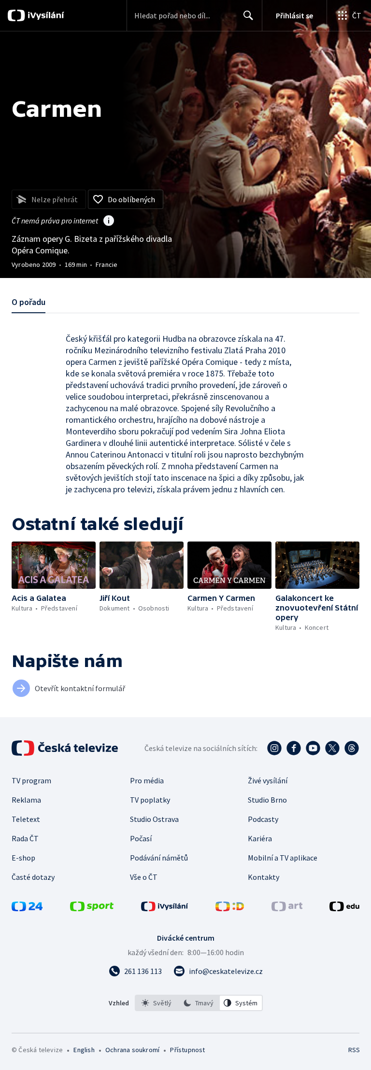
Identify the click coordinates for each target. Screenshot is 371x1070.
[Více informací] (108, 221)
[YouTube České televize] (313, 748)
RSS (353, 1049)
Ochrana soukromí (132, 1049)
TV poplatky (150, 800)
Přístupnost (187, 1049)
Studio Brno (267, 800)
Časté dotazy (33, 877)
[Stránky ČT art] (286, 908)
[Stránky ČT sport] (92, 908)
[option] (156, 1003)
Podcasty (263, 819)
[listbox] (199, 1003)
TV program (31, 780)
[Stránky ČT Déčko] (229, 908)
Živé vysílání (267, 780)
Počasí (141, 838)
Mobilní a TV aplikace (282, 857)
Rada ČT (25, 838)
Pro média (147, 780)
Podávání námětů (159, 857)
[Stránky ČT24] (27, 908)
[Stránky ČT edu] (344, 908)
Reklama (26, 800)
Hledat (248, 15)
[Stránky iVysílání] (164, 908)
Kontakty (263, 877)
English (83, 1049)
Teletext (26, 819)
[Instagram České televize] (274, 748)
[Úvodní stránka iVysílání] (45, 15)
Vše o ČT (143, 877)
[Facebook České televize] (293, 748)
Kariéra (260, 838)
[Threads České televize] (351, 748)
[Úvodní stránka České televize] (66, 748)
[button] (54, 565)
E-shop (23, 857)
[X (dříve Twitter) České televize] (332, 748)
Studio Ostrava (154, 819)
